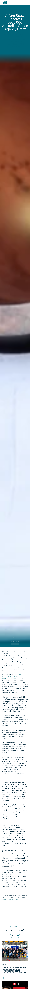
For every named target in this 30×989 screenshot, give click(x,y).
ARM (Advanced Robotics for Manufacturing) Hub (12, 676)
